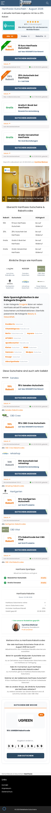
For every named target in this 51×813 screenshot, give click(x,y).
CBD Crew (15, 415)
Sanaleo (14, 377)
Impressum (6, 788)
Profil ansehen (27, 630)
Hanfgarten (16, 491)
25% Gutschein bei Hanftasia (28, 76)
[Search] (47, 3)
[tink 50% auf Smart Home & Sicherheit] (25, 167)
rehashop (15, 453)
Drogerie (23, 304)
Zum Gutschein (26, 755)
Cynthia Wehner (41, 162)
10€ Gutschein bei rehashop (28, 462)
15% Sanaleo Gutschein (30, 385)
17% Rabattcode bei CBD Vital (31, 538)
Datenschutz (7, 791)
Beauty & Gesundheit (15, 774)
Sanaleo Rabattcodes (14, 410)
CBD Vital (15, 529)
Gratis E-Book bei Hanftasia (27, 106)
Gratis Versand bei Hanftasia (28, 136)
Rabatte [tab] (41, 36)
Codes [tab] (25, 36)
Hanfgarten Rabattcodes (15, 524)
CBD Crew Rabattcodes (14, 448)
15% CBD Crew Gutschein (31, 423)
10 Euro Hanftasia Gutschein (27, 46)
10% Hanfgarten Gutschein (27, 500)
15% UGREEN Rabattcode (18, 730)
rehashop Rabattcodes (14, 486)
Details (6, 64)
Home (4, 774)
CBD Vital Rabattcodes (14, 562)
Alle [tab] (9, 36)
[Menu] (3, 3)
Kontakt (5, 785)
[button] (4, 808)
